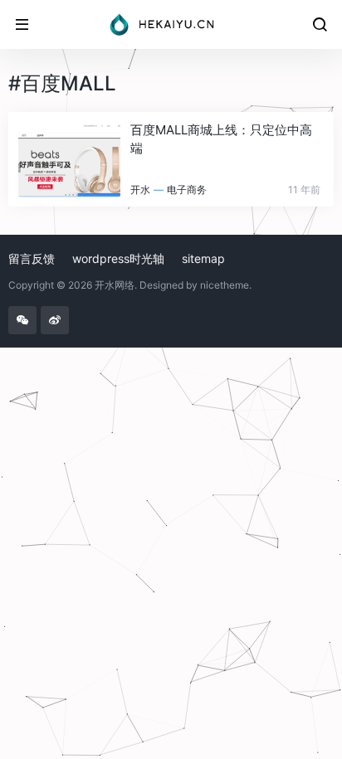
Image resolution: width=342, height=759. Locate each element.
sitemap (203, 258)
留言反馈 (31, 258)
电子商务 (187, 189)
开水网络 (114, 285)
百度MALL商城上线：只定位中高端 (221, 138)
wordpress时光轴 (118, 258)
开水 (140, 189)
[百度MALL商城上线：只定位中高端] (69, 159)
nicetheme (224, 285)
